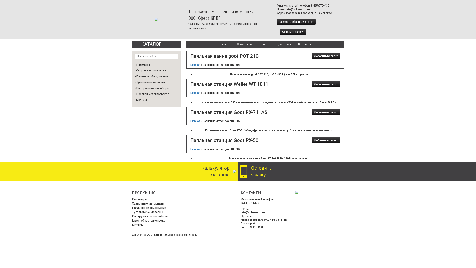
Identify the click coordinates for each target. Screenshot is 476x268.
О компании (244, 44)
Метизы (141, 100)
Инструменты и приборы (152, 88)
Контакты (304, 44)
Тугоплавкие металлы (150, 82)
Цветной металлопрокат (152, 94)
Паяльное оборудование (152, 76)
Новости (265, 44)
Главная (225, 44)
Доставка (284, 44)
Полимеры (143, 64)
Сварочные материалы (151, 70)
